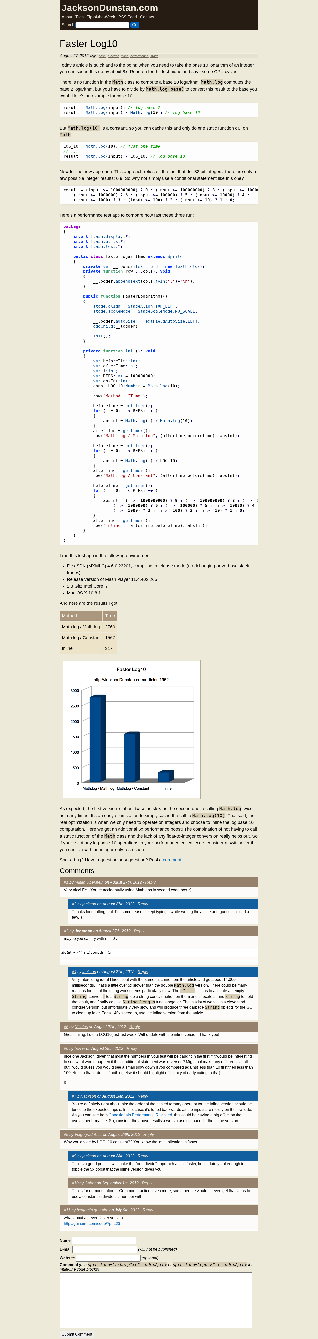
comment (172, 859)
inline (124, 56)
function (113, 56)
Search (68, 25)
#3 (66, 931)
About (67, 17)
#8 (66, 1134)
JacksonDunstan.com (110, 7)
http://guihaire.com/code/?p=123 (92, 1223)
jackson (89, 904)
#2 (74, 904)
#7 (74, 1096)
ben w (80, 1048)
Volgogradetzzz (88, 1134)
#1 (66, 882)
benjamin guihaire (92, 1210)
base (102, 56)
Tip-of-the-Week (101, 17)
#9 (74, 1156)
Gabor (90, 1183)
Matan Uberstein (89, 882)
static (154, 56)
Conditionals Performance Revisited (140, 1115)
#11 (67, 1210)
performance (139, 56)
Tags (79, 17)
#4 (74, 972)
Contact (147, 17)
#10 (75, 1183)
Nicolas (81, 1027)
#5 (66, 1027)
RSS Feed (127, 17)
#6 (66, 1048)
